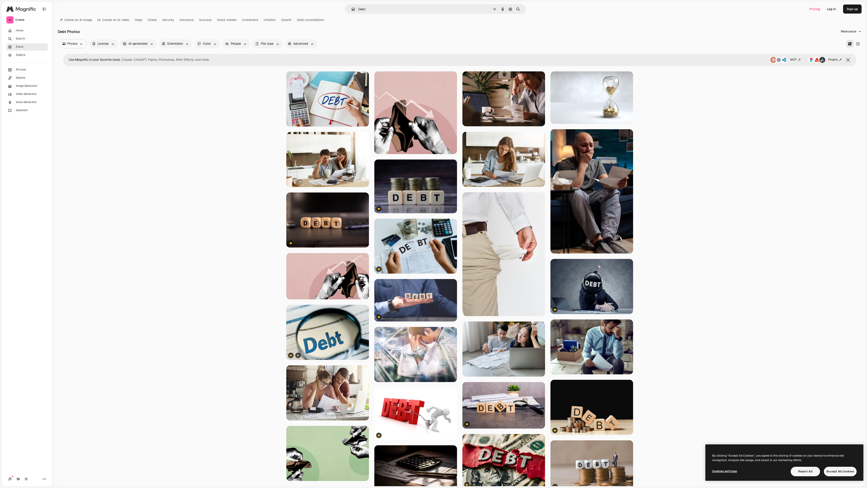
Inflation (270, 20)
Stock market (227, 20)
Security (168, 20)
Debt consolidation (310, 20)
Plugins (833, 59)
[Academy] (18, 479)
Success (205, 20)
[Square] (858, 43)
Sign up (852, 9)
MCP (793, 59)
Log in (831, 9)
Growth (286, 20)
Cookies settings (724, 471)
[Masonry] (849, 43)
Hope (138, 20)
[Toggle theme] (26, 479)
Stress (152, 20)
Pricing (814, 9)
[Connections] (10, 479)
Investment (250, 20)
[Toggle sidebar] (44, 9)
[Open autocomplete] (351, 9)
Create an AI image (78, 20)
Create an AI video (115, 20)
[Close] (848, 60)
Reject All (805, 471)
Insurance (186, 20)
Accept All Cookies (840, 471)
